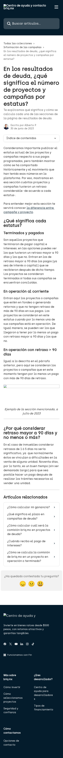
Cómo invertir (12, 687)
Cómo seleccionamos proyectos (13, 697)
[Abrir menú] (56, 7)
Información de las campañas (22, 47)
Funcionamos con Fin (19, 655)
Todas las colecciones (18, 43)
